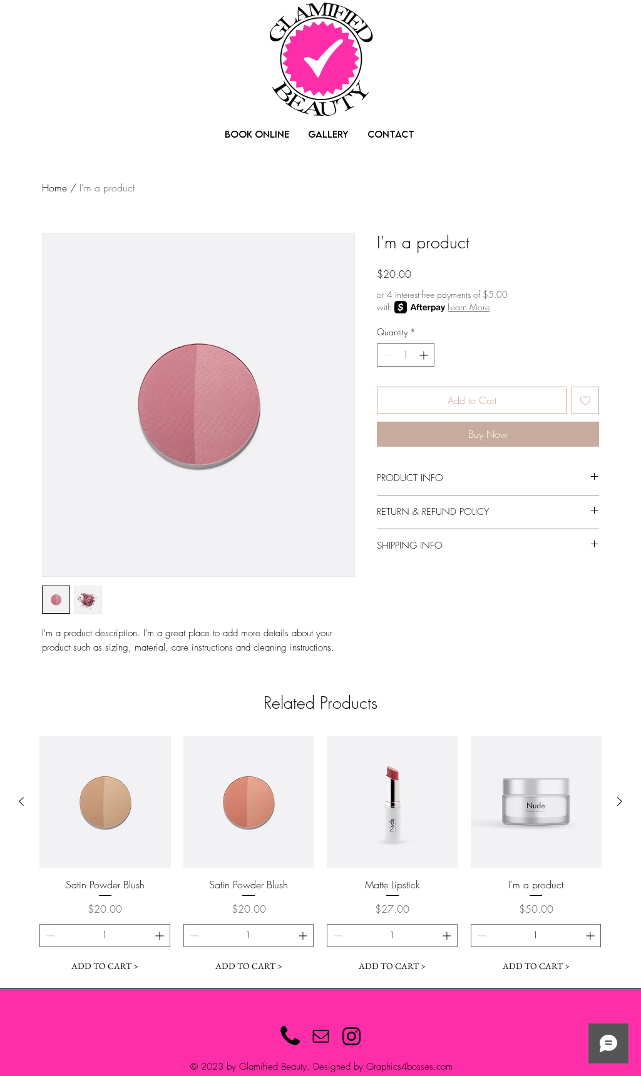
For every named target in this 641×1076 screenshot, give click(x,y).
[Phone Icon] (290, 1036)
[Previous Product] (21, 801)
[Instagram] (351, 1036)
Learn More (469, 307)
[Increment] (425, 355)
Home (54, 188)
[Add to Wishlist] (585, 400)
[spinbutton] (405, 355)
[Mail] (321, 1036)
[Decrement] (386, 355)
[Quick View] (105, 802)
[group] (320, 857)
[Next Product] (619, 801)
